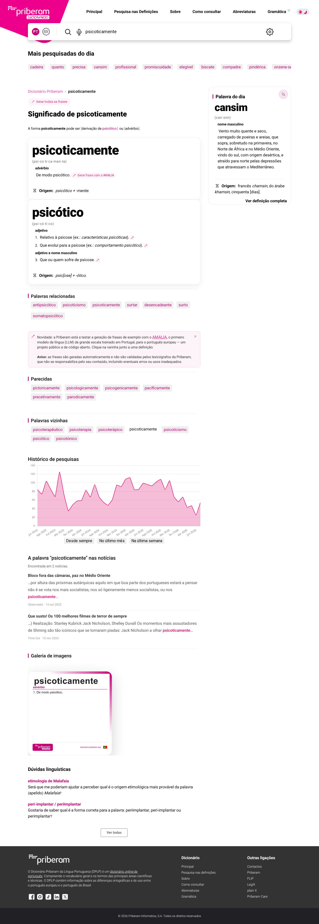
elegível (186, 67)
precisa (79, 67)
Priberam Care (257, 897)
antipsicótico (44, 305)
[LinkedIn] (56, 899)
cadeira (36, 67)
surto (183, 305)
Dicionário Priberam (45, 91)
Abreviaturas (244, 11)
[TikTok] (48, 899)
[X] (65, 899)
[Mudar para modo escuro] (303, 12)
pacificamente (157, 388)
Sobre (175, 11)
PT (35, 32)
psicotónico (66, 438)
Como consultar (206, 11)
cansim (100, 67)
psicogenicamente (121, 388)
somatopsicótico (48, 315)
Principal (187, 867)
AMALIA (159, 337)
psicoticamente (106, 305)
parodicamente (80, 397)
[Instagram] (40, 899)
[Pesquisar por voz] (79, 31)
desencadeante (158, 305)
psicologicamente (82, 388)
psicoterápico (110, 429)
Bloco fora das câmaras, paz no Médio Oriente (69, 575)
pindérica (257, 67)
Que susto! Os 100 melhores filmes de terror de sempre (77, 616)
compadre (232, 67)
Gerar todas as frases (51, 101)
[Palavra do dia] (283, 94)
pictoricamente (46, 388)
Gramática (277, 11)
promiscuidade (158, 67)
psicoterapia (80, 429)
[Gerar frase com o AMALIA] (132, 237)
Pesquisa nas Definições (136, 11)
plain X (252, 891)
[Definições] (269, 31)
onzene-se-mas (287, 67)
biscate (207, 67)
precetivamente (46, 397)
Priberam (253, 873)
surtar (132, 305)
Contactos (254, 867)
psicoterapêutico (48, 429)
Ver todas (114, 833)
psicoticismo (74, 305)
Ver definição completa (266, 201)
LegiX (251, 885)
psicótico (41, 438)
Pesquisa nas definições (198, 873)
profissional (125, 67)
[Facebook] (31, 899)
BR (46, 32)
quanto (58, 67)
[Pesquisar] (68, 31)
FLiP (250, 879)
